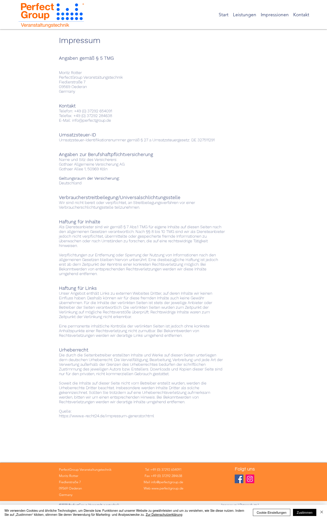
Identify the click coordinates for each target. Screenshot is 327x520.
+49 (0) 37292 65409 (165, 469)
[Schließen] (321, 512)
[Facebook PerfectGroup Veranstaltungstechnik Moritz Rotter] (239, 479)
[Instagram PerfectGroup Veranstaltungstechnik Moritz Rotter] (250, 479)
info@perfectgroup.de (167, 482)
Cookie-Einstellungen (272, 512)
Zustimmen (305, 512)
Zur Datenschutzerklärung (164, 514)
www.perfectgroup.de (167, 488)
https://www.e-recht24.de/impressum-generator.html (106, 415)
